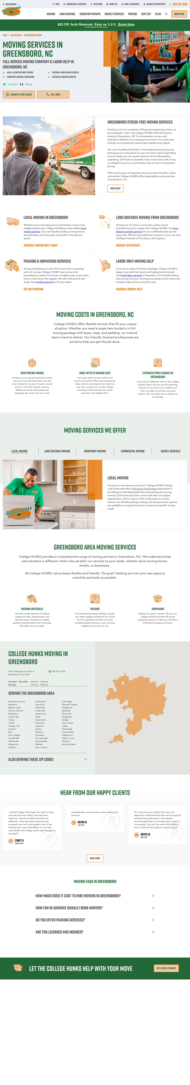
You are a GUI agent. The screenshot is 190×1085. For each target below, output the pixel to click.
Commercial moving (133, 451)
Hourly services (170, 451)
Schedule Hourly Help (129, 289)
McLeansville (41, 741)
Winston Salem (69, 744)
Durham (12, 729)
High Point (40, 707)
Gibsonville (13, 741)
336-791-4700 (180, 4)
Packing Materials (32, 608)
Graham (12, 747)
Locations (97, 4)
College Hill (13, 726)
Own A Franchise (131, 4)
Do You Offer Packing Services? (60, 920)
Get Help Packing (34, 289)
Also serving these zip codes (30, 759)
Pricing (132, 14)
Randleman (67, 707)
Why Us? (146, 14)
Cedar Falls (13, 716)
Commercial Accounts (76, 4)
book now (115, 188)
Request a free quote (21, 94)
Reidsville (66, 710)
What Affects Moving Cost (95, 373)
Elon (10, 732)
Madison (39, 732)
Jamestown (40, 713)
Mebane (39, 744)
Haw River (40, 704)
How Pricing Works (32, 373)
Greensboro (40, 701)
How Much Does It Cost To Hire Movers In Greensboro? (78, 896)
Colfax (11, 723)
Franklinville (13, 738)
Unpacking (158, 608)
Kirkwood (39, 723)
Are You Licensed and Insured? (59, 932)
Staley (65, 726)
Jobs (57, 4)
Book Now (179, 14)
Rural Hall (66, 713)
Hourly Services (114, 14)
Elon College (14, 735)
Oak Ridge (67, 701)
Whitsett (66, 741)
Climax (11, 719)
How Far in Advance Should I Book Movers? (69, 908)
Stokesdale (67, 729)
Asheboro (12, 704)
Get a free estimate (166, 968)
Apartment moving (95, 451)
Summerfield (68, 732)
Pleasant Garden (69, 704)
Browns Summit (15, 710)
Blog (158, 14)
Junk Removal (67, 14)
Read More (95, 858)
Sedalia (65, 719)
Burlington (13, 713)
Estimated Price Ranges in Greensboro (157, 375)
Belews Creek (14, 707)
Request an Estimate (128, 245)
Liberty (38, 729)
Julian (37, 716)
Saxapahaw (67, 716)
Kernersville (40, 719)
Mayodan (39, 735)
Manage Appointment (155, 4)
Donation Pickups (90, 14)
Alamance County (16, 701)
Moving (51, 14)
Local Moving (19, 451)
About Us (113, 4)
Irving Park (40, 710)
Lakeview (39, 726)
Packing (95, 608)
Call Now (55, 94)
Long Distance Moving (57, 451)
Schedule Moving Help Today (41, 245)
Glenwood (13, 744)
